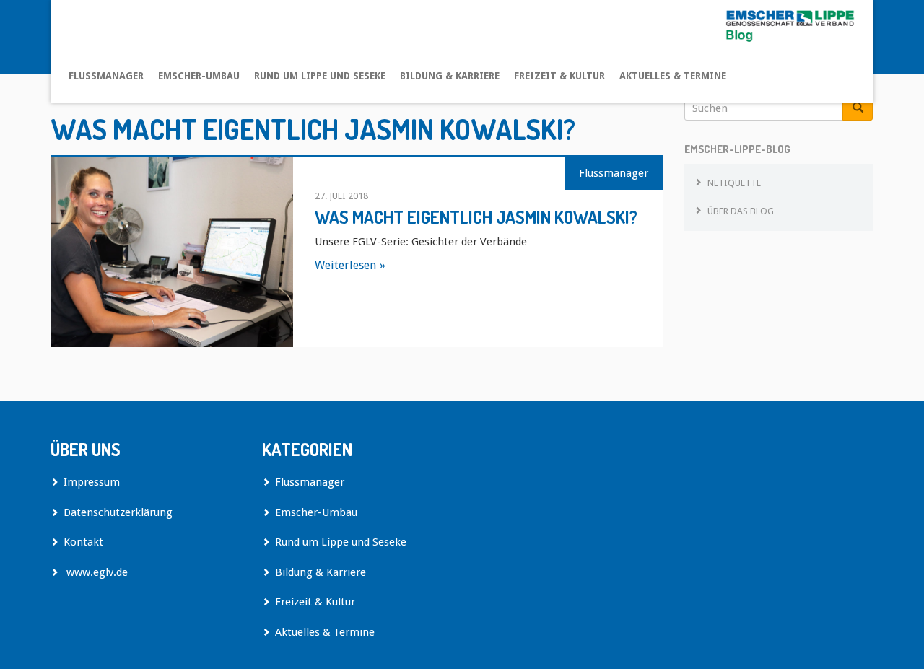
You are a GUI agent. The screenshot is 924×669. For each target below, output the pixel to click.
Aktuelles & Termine (672, 76)
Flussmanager (106, 76)
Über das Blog (740, 211)
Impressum (92, 482)
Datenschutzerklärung (118, 512)
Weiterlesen (345, 265)
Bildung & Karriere (450, 76)
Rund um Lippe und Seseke (319, 76)
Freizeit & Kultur (559, 76)
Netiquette (734, 183)
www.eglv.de (96, 572)
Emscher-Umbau (199, 76)
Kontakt (83, 541)
